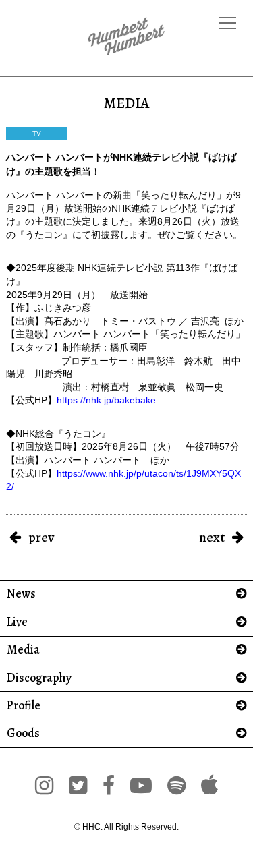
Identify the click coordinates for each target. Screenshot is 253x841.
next (212, 537)
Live (17, 622)
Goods (23, 733)
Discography (39, 678)
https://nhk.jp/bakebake (106, 400)
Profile (23, 706)
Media (23, 650)
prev (41, 537)
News (21, 594)
